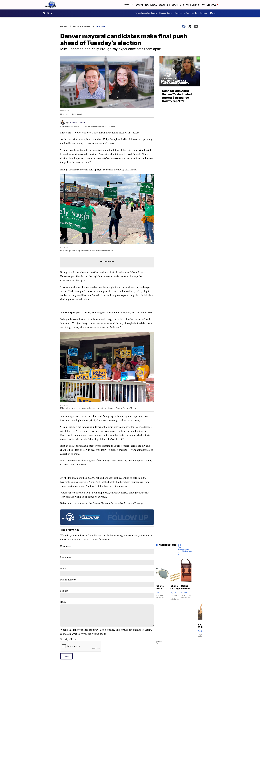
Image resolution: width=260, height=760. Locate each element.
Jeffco (186, 13)
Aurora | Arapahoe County (146, 13)
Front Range (81, 26)
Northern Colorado (199, 13)
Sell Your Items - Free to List (180, 551)
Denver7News (44, 13)
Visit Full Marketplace (187, 550)
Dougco (178, 13)
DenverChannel (52, 13)
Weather (164, 4)
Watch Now (209, 4)
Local (139, 4)
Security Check (68, 639)
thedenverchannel (48, 13)
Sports (176, 4)
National (151, 4)
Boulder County (166, 13)
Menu (127, 5)
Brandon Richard (77, 122)
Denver (100, 26)
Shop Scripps (191, 4)
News (64, 26)
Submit (66, 656)
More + (213, 13)
